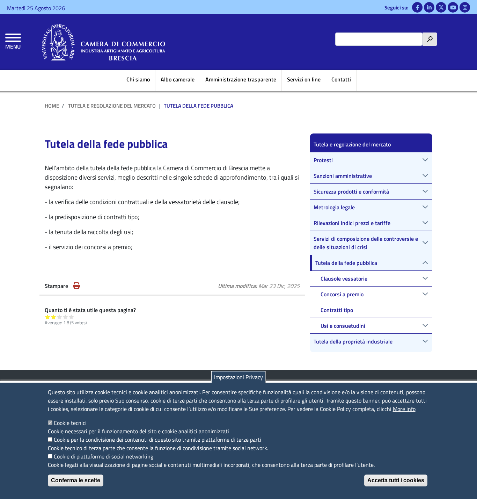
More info (404, 409)
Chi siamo (138, 79)
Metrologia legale (334, 207)
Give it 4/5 (65, 316)
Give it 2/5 (54, 316)
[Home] (104, 42)
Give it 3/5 (60, 316)
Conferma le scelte (75, 480)
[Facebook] (417, 7)
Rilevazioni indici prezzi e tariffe (352, 223)
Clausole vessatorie (344, 278)
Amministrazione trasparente (240, 79)
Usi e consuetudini (343, 325)
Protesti (323, 160)
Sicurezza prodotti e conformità (351, 191)
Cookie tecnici (70, 423)
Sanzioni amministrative (343, 176)
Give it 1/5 (48, 316)
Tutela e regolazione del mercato (112, 106)
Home (52, 106)
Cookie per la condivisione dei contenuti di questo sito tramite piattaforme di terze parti (157, 439)
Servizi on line (304, 79)
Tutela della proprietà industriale (353, 341)
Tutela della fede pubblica (346, 263)
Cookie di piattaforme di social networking (103, 456)
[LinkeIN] (429, 7)
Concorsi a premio (342, 294)
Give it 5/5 (71, 316)
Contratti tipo (337, 310)
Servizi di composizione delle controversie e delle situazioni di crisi (366, 242)
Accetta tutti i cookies (395, 480)
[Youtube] (453, 7)
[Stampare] (76, 286)
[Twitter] (441, 7)
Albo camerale (178, 79)
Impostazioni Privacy (238, 377)
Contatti (341, 79)
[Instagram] (465, 7)
